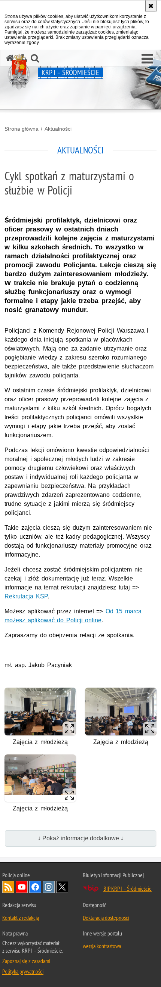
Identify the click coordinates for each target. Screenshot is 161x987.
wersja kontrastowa (102, 946)
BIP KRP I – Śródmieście (127, 888)
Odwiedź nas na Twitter (62, 887)
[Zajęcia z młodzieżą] (40, 711)
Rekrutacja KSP (26, 596)
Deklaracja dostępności (106, 917)
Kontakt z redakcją (20, 917)
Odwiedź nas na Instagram (49, 887)
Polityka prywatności (22, 971)
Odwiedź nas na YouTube (22, 887)
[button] (147, 59)
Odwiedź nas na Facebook (35, 887)
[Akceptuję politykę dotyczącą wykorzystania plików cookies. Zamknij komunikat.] (151, 6)
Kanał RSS (8, 887)
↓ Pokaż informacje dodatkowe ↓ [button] (81, 838)
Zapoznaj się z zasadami (26, 961)
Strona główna (21, 129)
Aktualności (58, 129)
